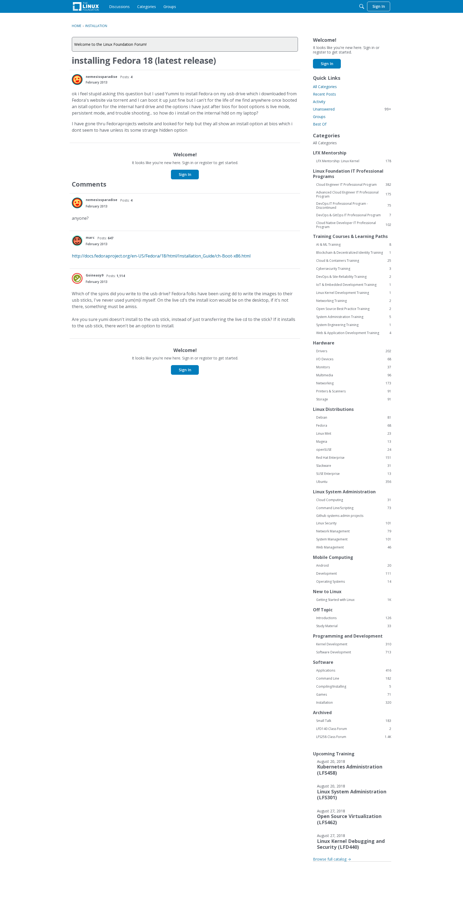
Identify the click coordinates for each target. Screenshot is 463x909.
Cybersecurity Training (353, 268)
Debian (353, 417)
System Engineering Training (353, 325)
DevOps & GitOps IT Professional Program (353, 215)
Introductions (353, 618)
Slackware (353, 465)
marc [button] (90, 237)
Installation (353, 702)
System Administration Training (353, 317)
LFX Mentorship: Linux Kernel (353, 161)
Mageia (353, 441)
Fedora (353, 425)
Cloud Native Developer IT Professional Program (353, 225)
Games (353, 694)
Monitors (353, 367)
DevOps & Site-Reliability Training (353, 276)
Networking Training (353, 300)
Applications (353, 670)
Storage (353, 399)
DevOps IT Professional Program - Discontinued (353, 206)
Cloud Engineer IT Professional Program (353, 184)
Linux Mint (353, 433)
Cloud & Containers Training (353, 260)
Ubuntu (353, 481)
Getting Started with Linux (353, 599)
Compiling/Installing (353, 686)
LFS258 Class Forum (353, 736)
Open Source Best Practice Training (353, 308)
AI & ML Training (353, 244)
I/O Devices (353, 359)
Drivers (353, 351)
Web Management (353, 547)
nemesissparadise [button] (101, 76)
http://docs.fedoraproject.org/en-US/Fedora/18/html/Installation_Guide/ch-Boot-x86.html (161, 256)
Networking (353, 383)
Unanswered (352, 109)
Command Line (353, 678)
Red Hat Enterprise (353, 457)
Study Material (353, 626)
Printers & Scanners (353, 391)
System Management (353, 539)
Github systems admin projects (339, 516)
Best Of (319, 124)
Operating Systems (353, 581)
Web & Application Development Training (353, 333)
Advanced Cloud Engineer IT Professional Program (353, 194)
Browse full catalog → (332, 859)
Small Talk (353, 720)
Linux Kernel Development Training (353, 292)
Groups (319, 116)
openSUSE (353, 449)
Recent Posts (324, 94)
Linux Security (353, 523)
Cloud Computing (353, 500)
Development (353, 573)
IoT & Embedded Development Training (353, 284)
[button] (77, 79)
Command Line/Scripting (353, 508)
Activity (319, 101)
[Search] (362, 6)
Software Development (353, 652)
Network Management (353, 531)
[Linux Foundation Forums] (86, 6)
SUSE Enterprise (353, 473)
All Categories (325, 86)
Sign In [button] (185, 174)
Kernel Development (353, 644)
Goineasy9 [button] (94, 275)
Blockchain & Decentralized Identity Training (353, 252)
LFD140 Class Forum (353, 728)
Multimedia (353, 375)
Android (353, 565)
